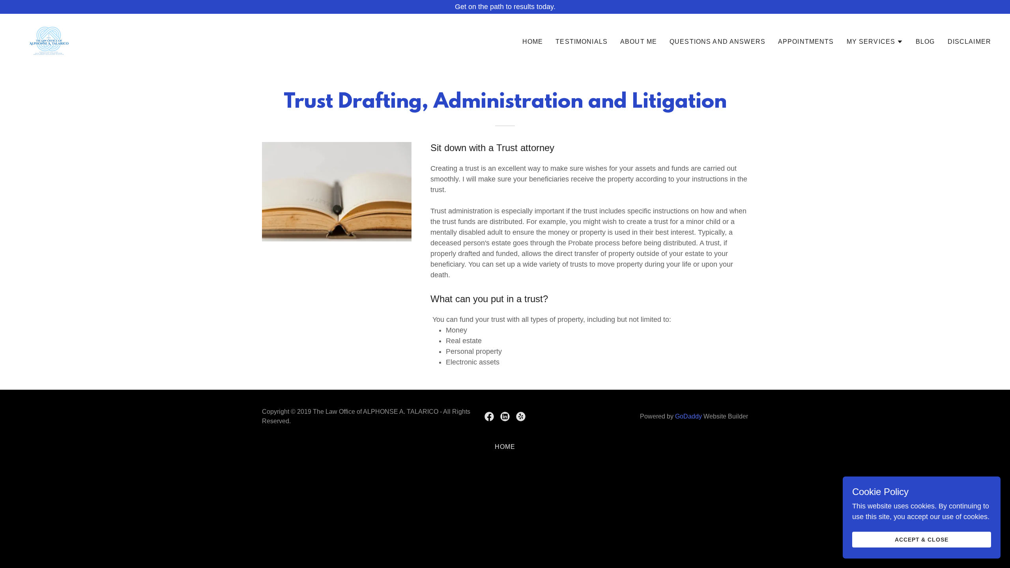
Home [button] (505, 446)
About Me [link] (638, 41)
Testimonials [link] (582, 41)
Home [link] (532, 41)
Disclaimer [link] (969, 41)
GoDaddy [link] (688, 416)
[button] (875, 42)
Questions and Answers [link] (717, 41)
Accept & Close (922, 539)
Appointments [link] (806, 41)
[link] (49, 40)
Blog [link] (925, 41)
